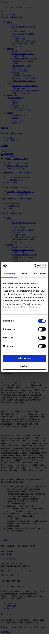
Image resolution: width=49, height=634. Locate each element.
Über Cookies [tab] (39, 273)
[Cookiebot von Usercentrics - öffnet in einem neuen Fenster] (34, 266)
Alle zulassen (24, 358)
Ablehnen (24, 366)
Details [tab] (24, 273)
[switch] (42, 329)
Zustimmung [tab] (9, 273)
